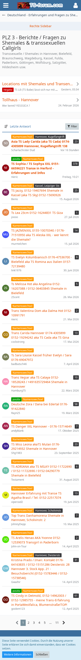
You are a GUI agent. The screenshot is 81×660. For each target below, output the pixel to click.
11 (57, 623)
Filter (73, 126)
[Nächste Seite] (64, 623)
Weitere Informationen (17, 654)
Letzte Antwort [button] (20, 126)
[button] (6, 5)
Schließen (42, 654)
